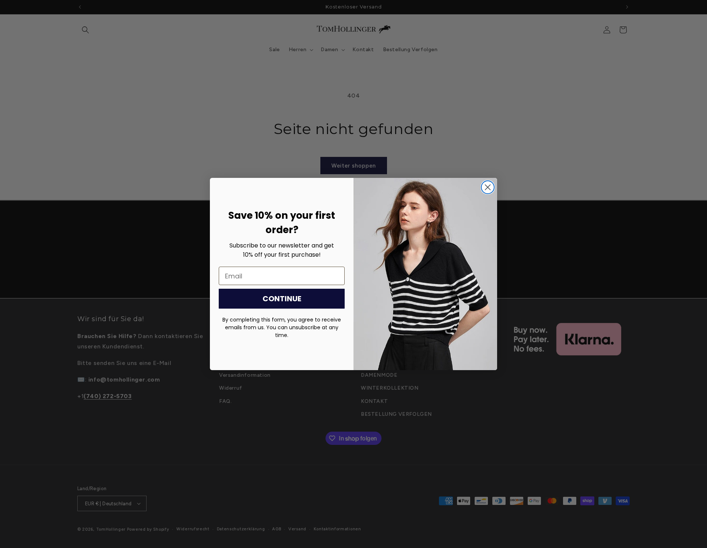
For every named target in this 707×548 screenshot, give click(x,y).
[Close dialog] (487, 187)
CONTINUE (282, 299)
